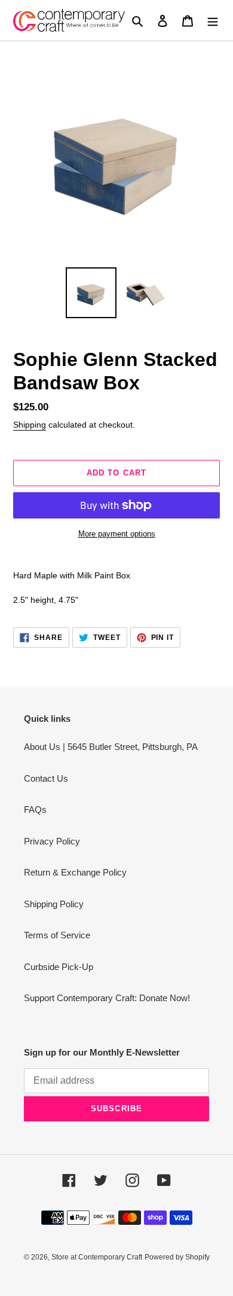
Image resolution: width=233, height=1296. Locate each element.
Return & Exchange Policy (75, 872)
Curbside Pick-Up (58, 967)
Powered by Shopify (177, 1257)
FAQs (35, 809)
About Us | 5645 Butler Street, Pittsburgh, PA (111, 747)
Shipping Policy (54, 904)
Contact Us (46, 778)
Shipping (29, 424)
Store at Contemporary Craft (96, 1257)
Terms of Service (57, 935)
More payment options (116, 533)
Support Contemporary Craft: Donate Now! (107, 998)
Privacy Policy (52, 841)
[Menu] (212, 20)
